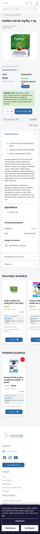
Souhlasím (29, 528)
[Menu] (37, 3)
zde (3, 515)
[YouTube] (15, 457)
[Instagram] (10, 457)
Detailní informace (9, 70)
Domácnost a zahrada (18, 245)
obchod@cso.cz (12, 451)
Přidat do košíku (22, 111)
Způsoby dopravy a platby (11, 500)
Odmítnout (10, 528)
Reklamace (6, 504)
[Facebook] (4, 457)
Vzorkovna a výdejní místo (11, 487)
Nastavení (20, 521)
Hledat (35, 9)
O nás (4, 477)
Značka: (7, 28)
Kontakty (5, 491)
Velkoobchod (7, 484)
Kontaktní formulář (13, 465)
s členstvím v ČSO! (22, 93)
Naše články (6, 480)
